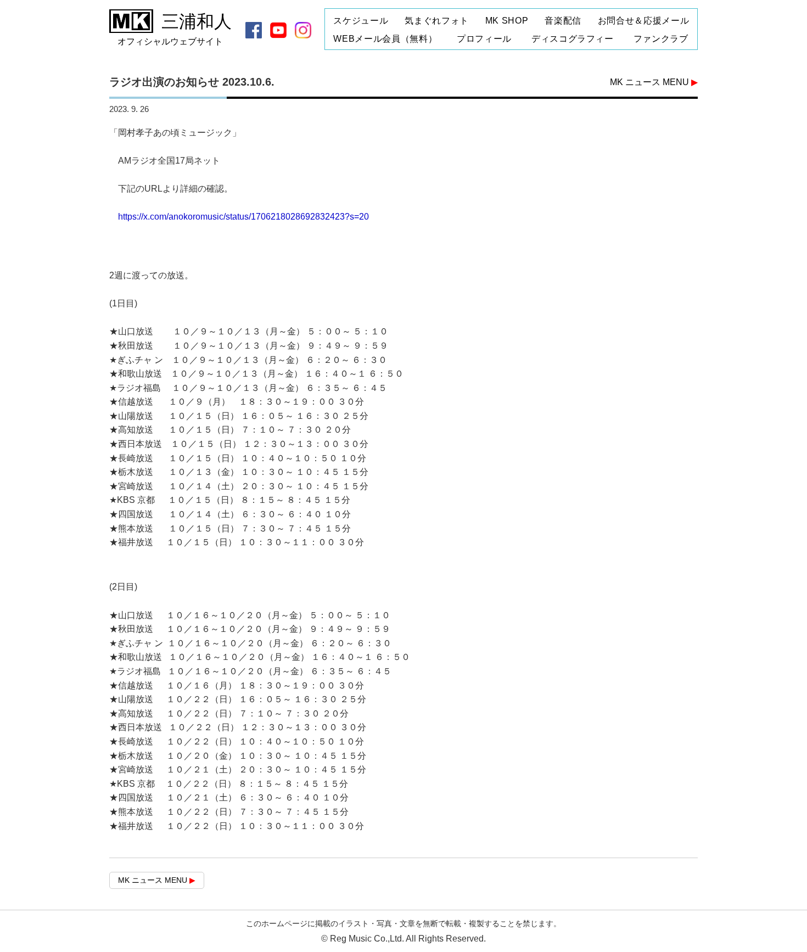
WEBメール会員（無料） (385, 39)
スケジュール (360, 20)
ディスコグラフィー (572, 39)
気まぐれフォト (436, 20)
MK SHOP (506, 20)
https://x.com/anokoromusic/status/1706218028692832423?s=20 (243, 216)
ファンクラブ (661, 39)
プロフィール (484, 39)
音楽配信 (563, 20)
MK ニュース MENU (654, 82)
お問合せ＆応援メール (643, 20)
